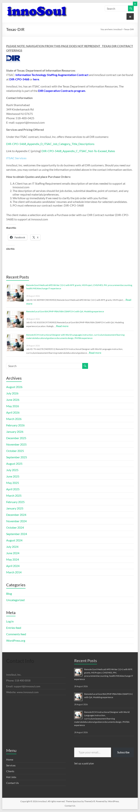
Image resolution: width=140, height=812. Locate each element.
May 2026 (12, 406)
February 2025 (15, 502)
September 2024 (16, 534)
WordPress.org (15, 640)
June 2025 (12, 476)
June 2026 (12, 399)
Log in (10, 621)
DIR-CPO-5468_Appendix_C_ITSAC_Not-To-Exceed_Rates (78, 151)
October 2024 (15, 527)
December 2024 (16, 514)
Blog (9, 593)
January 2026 (14, 431)
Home (9, 759)
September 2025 (16, 457)
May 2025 (12, 482)
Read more (62, 326)
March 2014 (14, 572)
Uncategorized (15, 600)
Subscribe (123, 752)
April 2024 (13, 566)
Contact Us (12, 782)
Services (10, 765)
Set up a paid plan (84, 763)
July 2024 (12, 546)
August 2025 (14, 463)
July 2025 (12, 470)
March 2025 (14, 495)
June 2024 (12, 553)
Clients (10, 771)
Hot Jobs (11, 777)
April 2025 (13, 489)
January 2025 (14, 508)
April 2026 (13, 412)
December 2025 (16, 438)
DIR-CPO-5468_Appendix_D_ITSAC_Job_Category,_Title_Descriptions (50, 144)
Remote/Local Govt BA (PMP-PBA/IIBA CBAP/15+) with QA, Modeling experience (65, 311)
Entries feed (13, 627)
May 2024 (12, 559)
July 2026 (12, 393)
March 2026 (14, 419)
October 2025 (15, 450)
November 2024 (16, 521)
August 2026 (14, 387)
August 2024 (14, 540)
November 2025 (16, 444)
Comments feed (16, 634)
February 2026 (15, 425)
